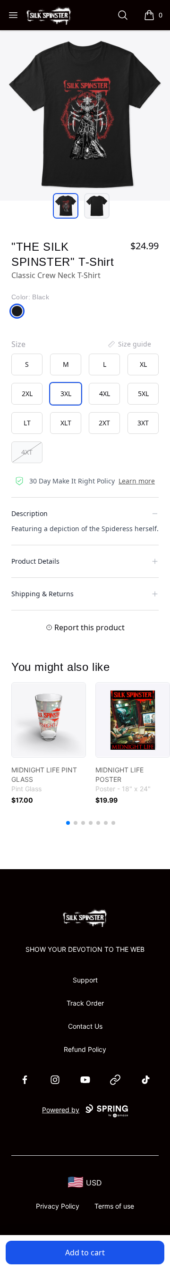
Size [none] (18, 344)
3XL (65, 393)
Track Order (85, 1003)
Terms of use (114, 1206)
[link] (48, 720)
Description (29, 513)
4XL (104, 393)
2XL (27, 393)
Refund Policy (85, 1049)
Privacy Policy (57, 1206)
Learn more (137, 480)
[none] (129, 344)
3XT (143, 422)
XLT (65, 422)
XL (143, 364)
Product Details (35, 561)
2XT (104, 422)
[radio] (26, 364)
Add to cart (85, 1252)
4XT (27, 452)
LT (27, 422)
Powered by (60, 1110)
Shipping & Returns (42, 593)
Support (85, 980)
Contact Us (85, 1026)
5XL (143, 393)
